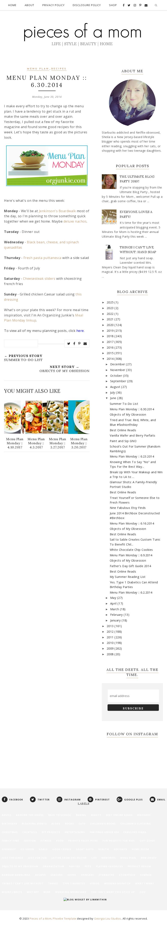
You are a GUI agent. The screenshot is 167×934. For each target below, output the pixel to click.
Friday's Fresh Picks (83, 840)
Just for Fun (37, 857)
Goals (43, 849)
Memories (108, 857)
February (117, 615)
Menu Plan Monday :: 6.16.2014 (132, 523)
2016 (111, 347)
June (113, 398)
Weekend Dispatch (117, 883)
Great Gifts (85, 849)
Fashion (30, 840)
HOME (12, 5)
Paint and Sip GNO (123, 441)
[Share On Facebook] (74, 343)
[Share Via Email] (85, 343)
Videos (94, 883)
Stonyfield (127, 874)
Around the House (30, 815)
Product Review (139, 866)
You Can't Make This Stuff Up (113, 891)
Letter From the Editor (69, 857)
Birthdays (9, 823)
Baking (81, 815)
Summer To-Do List (124, 404)
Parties (74, 866)
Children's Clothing (135, 823)
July (113, 392)
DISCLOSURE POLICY (87, 5)
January (116, 620)
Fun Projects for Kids (118, 840)
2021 (111, 319)
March (115, 609)
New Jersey (148, 857)
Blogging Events (34, 823)
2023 (111, 308)
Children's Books (103, 823)
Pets (88, 866)
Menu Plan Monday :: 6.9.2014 (131, 555)
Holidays (120, 849)
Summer (146, 874)
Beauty (96, 815)
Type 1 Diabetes (74, 883)
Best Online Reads (123, 430)
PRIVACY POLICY (53, 5)
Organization (53, 866)
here (80, 330)
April (114, 603)
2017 (111, 342)
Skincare (87, 874)
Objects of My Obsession (128, 414)
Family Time (10, 840)
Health (103, 849)
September (118, 381)
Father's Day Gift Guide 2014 (130, 566)
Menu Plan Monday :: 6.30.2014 (132, 409)
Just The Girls (12, 857)
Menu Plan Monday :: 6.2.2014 (131, 592)
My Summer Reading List (128, 577)
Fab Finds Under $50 (104, 832)
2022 (111, 314)
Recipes (59, 69)
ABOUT (29, 5)
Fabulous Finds (134, 832)
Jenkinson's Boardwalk (57, 211)
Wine (47, 891)
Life (94, 857)
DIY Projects (51, 832)
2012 (111, 631)
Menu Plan (38, 69)
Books (69, 823)
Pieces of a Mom (41, 918)
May (113, 598)
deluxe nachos (75, 221)
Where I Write (12, 891)
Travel (53, 883)
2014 (111, 359)
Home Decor (140, 849)
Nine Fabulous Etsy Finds (128, 508)
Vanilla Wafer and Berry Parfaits (132, 435)
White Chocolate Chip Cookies (131, 550)
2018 (111, 336)
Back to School (59, 815)
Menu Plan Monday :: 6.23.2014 (132, 456)
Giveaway (9, 849)
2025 (111, 302)
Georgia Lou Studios (107, 918)
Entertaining (75, 832)
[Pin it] (79, 343)
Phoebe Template (64, 918)
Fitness (46, 840)
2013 (111, 626)
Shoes (71, 874)
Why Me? (33, 891)
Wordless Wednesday (70, 891)
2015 (111, 353)
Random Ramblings (16, 874)
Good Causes (61, 849)
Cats (82, 823)
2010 (111, 643)
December (118, 364)
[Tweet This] (68, 343)
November (118, 370)
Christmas (10, 832)
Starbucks (106, 874)
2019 (111, 331)
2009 (111, 648)
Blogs (56, 823)
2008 (111, 654)
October (116, 376)
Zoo (142, 891)
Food (60, 840)
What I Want (144, 883)
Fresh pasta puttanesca (42, 258)
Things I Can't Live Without (23, 883)
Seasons (57, 874)
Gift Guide (147, 840)
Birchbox (144, 815)
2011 (111, 637)
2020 (111, 325)
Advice (6, 815)
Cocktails (29, 832)
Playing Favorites (109, 866)
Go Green (27, 849)
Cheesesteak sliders (39, 278)
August (115, 387)
